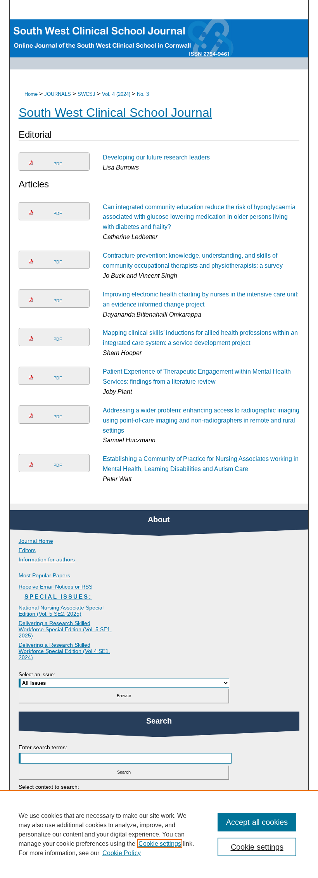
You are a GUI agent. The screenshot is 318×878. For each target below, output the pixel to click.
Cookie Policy (121, 853)
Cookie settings (159, 843)
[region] (159, 834)
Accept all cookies (257, 822)
